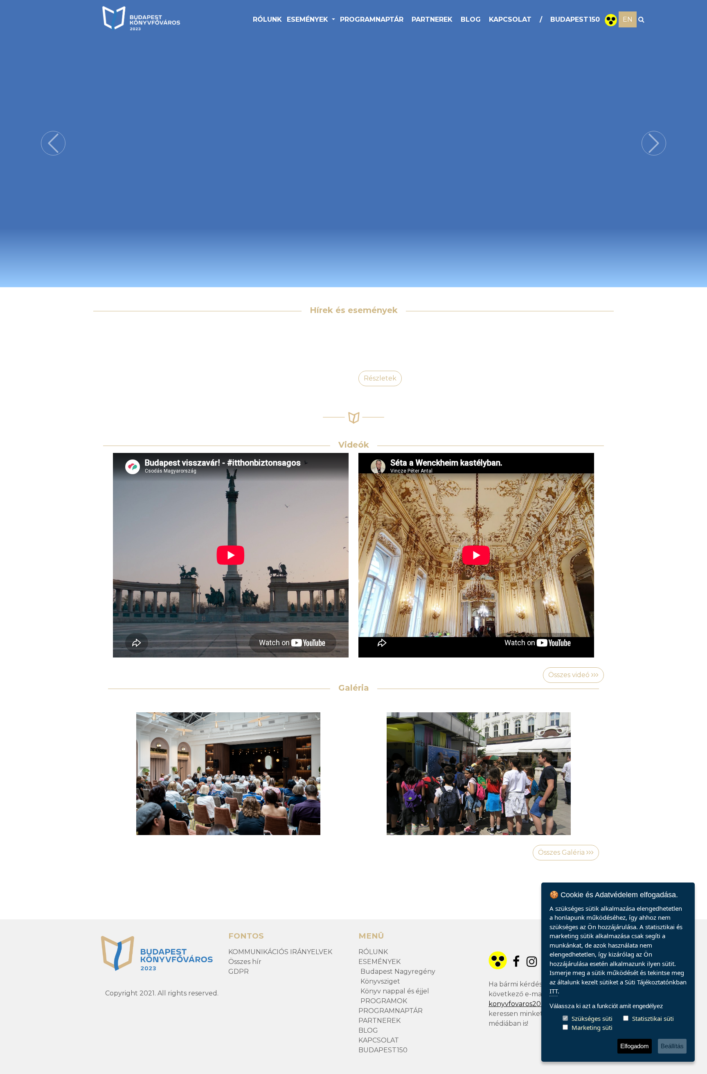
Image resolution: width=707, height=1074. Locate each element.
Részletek (380, 378)
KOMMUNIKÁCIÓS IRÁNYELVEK (280, 952)
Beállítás (672, 1045)
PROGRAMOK (383, 1001)
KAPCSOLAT (510, 19)
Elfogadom (634, 1045)
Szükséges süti (592, 1018)
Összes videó (569, 675)
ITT (553, 991)
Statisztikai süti (653, 1018)
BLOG (471, 19)
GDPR (238, 971)
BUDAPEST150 (575, 19)
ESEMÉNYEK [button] (308, 19)
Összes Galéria (562, 852)
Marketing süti (592, 1027)
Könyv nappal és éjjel (394, 991)
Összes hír (244, 962)
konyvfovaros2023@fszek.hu (536, 1004)
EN (628, 19)
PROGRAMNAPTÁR (371, 19)
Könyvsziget (380, 981)
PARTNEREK (432, 19)
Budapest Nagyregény (397, 971)
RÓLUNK (267, 19)
